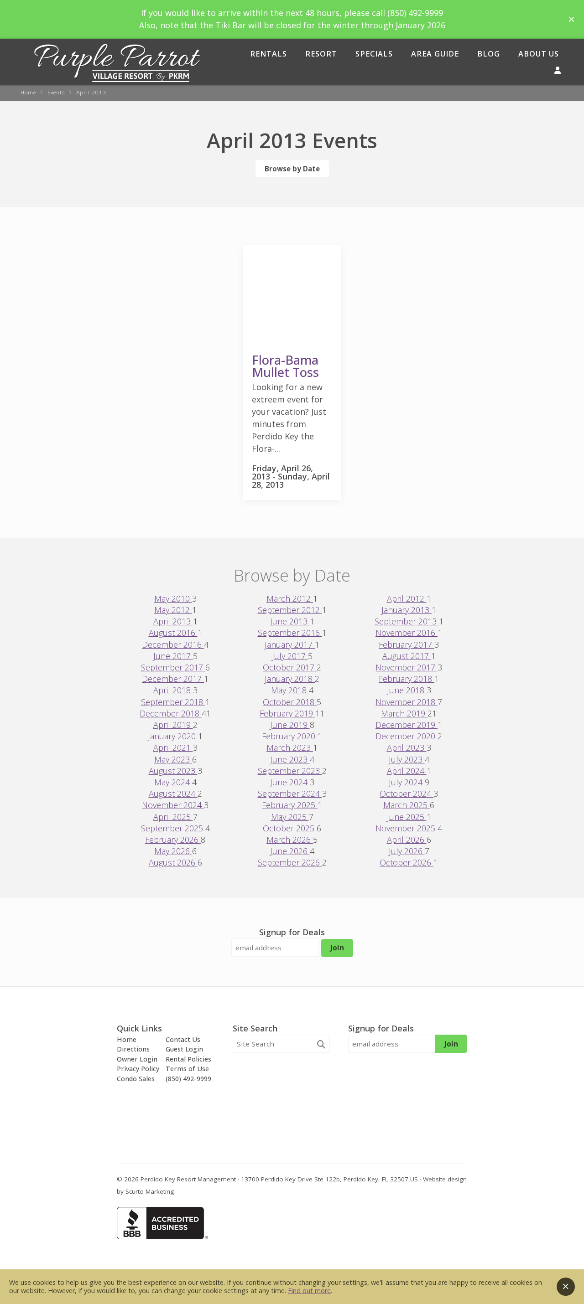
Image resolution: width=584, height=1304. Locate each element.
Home (28, 92)
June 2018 (407, 690)
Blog (488, 53)
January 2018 (290, 678)
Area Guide (435, 53)
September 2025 (173, 828)
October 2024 (406, 793)
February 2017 (406, 644)
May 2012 (173, 609)
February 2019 (287, 713)
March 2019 (404, 713)
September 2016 (290, 632)
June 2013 (290, 621)
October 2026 (406, 862)
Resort (321, 53)
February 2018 (406, 678)
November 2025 (406, 828)
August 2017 (406, 655)
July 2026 (407, 850)
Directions (133, 1049)
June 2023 (290, 759)
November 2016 (406, 632)
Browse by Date (292, 168)
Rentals (268, 53)
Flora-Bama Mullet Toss (285, 366)
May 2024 (173, 782)
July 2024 (407, 782)
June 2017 (173, 655)
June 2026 (290, 850)
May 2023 (173, 759)
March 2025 (406, 804)
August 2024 (173, 793)
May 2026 (173, 850)
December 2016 (173, 644)
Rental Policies (188, 1059)
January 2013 (406, 609)
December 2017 (173, 678)
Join (337, 947)
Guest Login (184, 1049)
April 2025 (173, 816)
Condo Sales (136, 1078)
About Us (538, 53)
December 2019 (406, 724)
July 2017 (290, 655)
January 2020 (173, 736)
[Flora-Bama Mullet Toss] (292, 340)
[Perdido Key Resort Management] (117, 79)
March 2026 (289, 839)
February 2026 (173, 839)
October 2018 (290, 701)
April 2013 (173, 621)
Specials (374, 53)
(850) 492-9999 (188, 1078)
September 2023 (290, 770)
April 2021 (173, 747)
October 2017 (290, 667)
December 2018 (171, 713)
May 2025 (290, 816)
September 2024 (290, 793)
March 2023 (289, 747)
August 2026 (173, 862)
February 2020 (290, 736)
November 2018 (406, 701)
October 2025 (290, 828)
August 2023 (173, 770)
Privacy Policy (138, 1068)
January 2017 (290, 644)
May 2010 (173, 598)
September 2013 (407, 621)
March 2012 (289, 598)
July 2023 (407, 759)
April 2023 (407, 747)
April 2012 (407, 598)
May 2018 (290, 690)
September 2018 (173, 701)
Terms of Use (187, 1068)
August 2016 (173, 632)
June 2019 (290, 724)
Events (56, 92)
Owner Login (137, 1059)
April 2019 (173, 724)
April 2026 (407, 839)
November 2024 (173, 804)
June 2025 (407, 816)
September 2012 (290, 609)
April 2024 (407, 770)
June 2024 (290, 782)
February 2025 (290, 804)
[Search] (321, 1044)
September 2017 (173, 667)
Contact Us (183, 1039)
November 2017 (406, 667)
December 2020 (406, 736)
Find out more (309, 1290)
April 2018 (173, 690)
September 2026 (290, 862)
